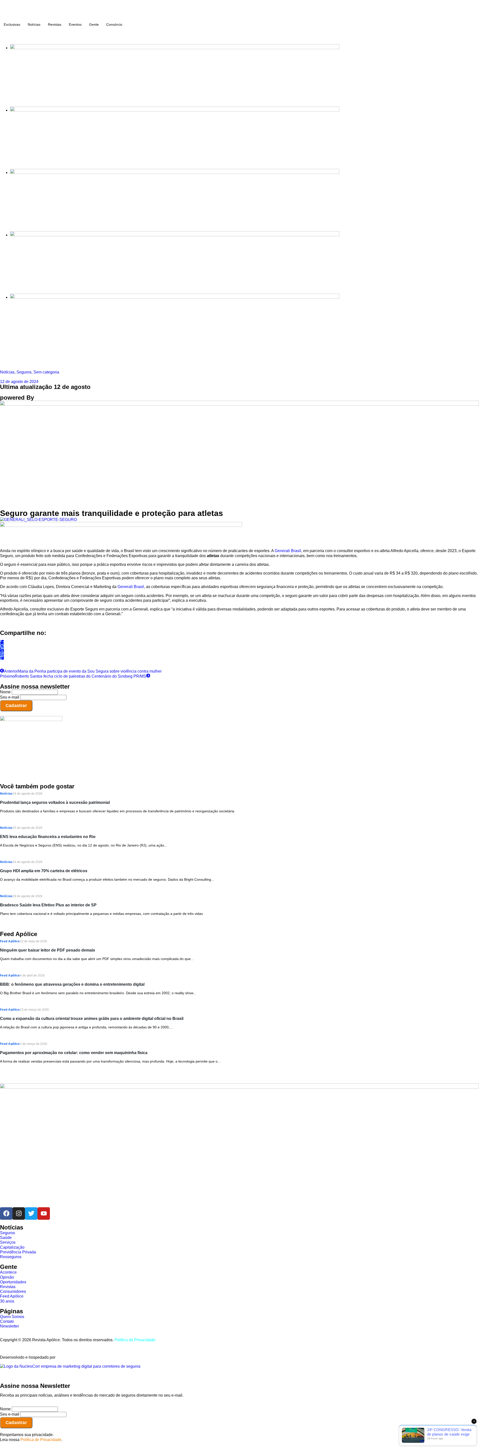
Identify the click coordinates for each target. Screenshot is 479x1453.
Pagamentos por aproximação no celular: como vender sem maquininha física (73, 1053)
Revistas (54, 24)
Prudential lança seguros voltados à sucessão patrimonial (55, 802)
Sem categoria (46, 372)
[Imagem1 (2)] (174, 235)
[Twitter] (31, 1213)
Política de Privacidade (135, 1340)
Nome (5, 692)
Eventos (75, 24)
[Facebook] (6, 1213)
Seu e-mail (9, 697)
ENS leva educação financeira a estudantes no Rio (48, 837)
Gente (94, 24)
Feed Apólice (10, 941)
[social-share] (2, 642)
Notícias (34, 24)
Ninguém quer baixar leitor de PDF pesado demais (47, 950)
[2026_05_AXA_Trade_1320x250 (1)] (174, 110)
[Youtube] (43, 1213)
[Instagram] (18, 1213)
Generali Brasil (288, 551)
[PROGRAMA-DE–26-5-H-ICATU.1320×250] (174, 172)
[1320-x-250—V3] (174, 48)
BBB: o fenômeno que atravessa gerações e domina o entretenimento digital (72, 984)
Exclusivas (12, 24)
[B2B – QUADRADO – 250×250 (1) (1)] (31, 720)
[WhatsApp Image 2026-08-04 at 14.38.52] (174, 297)
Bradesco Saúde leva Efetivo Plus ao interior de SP (48, 905)
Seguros (23, 372)
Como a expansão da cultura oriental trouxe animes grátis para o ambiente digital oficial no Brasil (91, 1018)
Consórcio (114, 24)
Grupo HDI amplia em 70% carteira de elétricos (43, 871)
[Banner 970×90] (121, 525)
